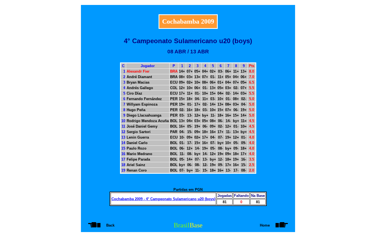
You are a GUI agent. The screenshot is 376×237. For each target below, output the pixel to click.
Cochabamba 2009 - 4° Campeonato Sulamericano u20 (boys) (163, 199)
